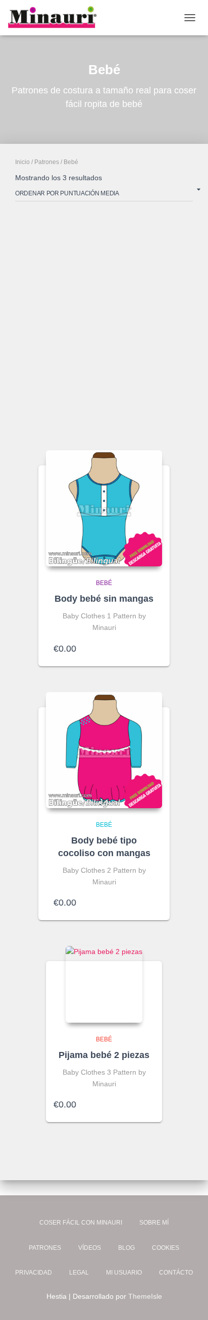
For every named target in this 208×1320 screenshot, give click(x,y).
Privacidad (33, 1272)
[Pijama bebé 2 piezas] (104, 984)
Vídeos (89, 1247)
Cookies (165, 1247)
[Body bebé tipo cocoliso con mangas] (104, 750)
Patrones (46, 162)
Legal (79, 1272)
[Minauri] (56, 17)
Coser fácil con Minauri (80, 1222)
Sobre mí (154, 1222)
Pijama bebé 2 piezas (104, 1055)
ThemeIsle (145, 1296)
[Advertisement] (104, 324)
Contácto (176, 1272)
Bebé (104, 583)
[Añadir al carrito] (149, 649)
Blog (126, 1247)
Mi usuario (124, 1272)
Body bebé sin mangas (104, 599)
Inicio (22, 162)
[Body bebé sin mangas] (104, 508)
